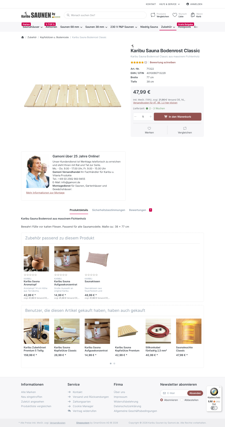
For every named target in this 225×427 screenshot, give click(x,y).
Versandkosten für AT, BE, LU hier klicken (155, 102)
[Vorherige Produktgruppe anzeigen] (24, 342)
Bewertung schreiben (163, 62)
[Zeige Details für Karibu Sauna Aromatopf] (36, 258)
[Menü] (220, 388)
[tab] (79, 210)
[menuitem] (32, 27)
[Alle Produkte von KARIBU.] (133, 45)
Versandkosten (57, 422)
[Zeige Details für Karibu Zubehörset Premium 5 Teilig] (36, 331)
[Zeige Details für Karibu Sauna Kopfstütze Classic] (67, 331)
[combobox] (105, 15)
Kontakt (151, 4)
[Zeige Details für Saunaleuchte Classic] (188, 331)
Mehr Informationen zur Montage (45, 192)
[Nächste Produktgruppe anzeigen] (200, 342)
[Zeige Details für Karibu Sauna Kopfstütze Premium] (128, 331)
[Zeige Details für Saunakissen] (97, 258)
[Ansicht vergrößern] (73, 96)
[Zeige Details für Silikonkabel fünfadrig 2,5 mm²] (158, 331)
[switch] (214, 408)
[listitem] (73, 96)
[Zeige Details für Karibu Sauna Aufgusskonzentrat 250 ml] (67, 258)
